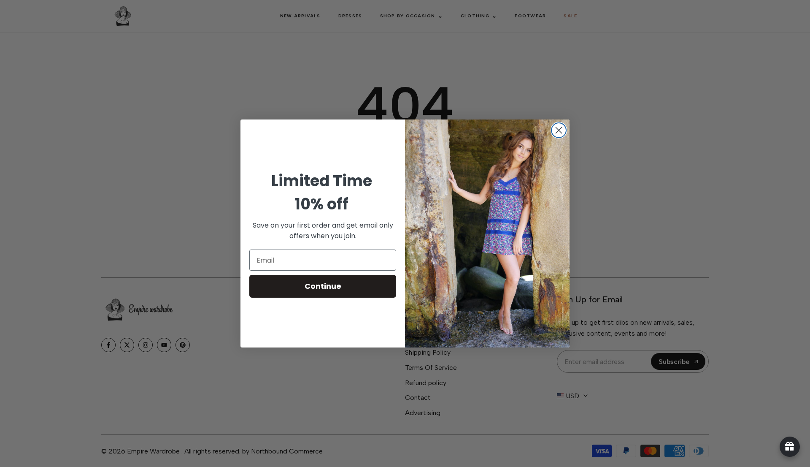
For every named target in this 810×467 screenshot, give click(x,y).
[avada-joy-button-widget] (790, 447)
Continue (323, 286)
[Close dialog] (558, 130)
